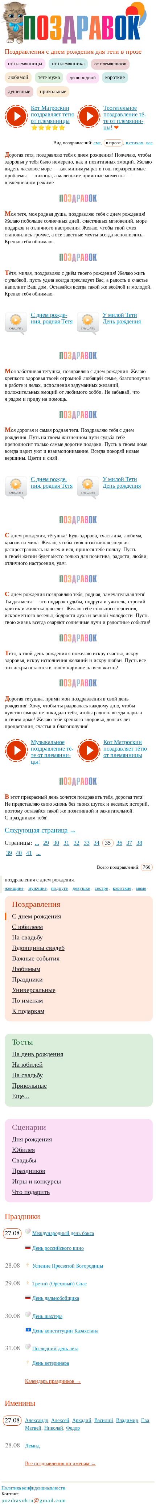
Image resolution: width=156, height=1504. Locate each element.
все (149, 142)
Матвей (33, 1428)
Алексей (60, 1420)
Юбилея (23, 1149)
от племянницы (25, 63)
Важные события (35, 958)
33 (87, 843)
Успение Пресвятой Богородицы (67, 1266)
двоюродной (83, 77)
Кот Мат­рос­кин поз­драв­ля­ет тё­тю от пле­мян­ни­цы (52, 114)
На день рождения (37, 1054)
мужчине (37, 888)
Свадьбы (24, 1160)
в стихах (134, 142)
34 (96, 843)
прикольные (53, 91)
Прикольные (29, 1085)
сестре (101, 888)
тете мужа (49, 77)
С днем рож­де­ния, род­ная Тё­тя (52, 318)
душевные (19, 91)
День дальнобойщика (55, 1298)
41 (29, 853)
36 (119, 843)
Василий (103, 1420)
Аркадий (81, 1420)
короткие (115, 77)
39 (9, 853)
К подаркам (28, 1011)
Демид (32, 1446)
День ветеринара (50, 1363)
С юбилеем (27, 926)
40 (19, 853)
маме (141, 888)
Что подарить (31, 1191)
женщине (14, 888)
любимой (18, 77)
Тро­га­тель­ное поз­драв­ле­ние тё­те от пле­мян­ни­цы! (124, 118)
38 (139, 843)
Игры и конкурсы (36, 1181)
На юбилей (27, 1064)
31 (66, 843)
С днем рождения (36, 916)
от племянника (68, 63)
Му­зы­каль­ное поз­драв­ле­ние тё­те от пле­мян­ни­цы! (52, 752)
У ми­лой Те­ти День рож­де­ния (122, 318)
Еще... (20, 1096)
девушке (81, 888)
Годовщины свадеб (38, 947)
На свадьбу (27, 937)
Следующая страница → (40, 830)
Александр (36, 1420)
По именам (27, 1000)
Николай (53, 1428)
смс (97, 142)
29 (46, 843)
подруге (59, 888)
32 (76, 843)
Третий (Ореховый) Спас (59, 1283)
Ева (145, 1420)
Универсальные (34, 989)
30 (56, 843)
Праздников (28, 1170)
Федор (73, 1428)
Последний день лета (55, 1348)
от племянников (110, 63)
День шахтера (47, 1316)
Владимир (127, 1420)
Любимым (26, 968)
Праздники (27, 979)
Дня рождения (32, 1139)
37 (129, 843)
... (37, 843)
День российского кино (58, 1248)
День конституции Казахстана (65, 1331)
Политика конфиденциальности (33, 1488)
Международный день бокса (63, 1233)
